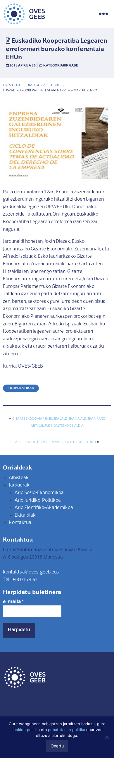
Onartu (57, 745)
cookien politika (25, 729)
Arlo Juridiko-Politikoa (38, 500)
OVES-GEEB (11, 85)
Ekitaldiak (25, 515)
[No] (107, 737)
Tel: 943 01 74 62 (20, 580)
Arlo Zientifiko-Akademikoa (44, 508)
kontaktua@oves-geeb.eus (31, 572)
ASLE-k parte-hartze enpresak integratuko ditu (55, 442)
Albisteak (19, 478)
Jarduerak (19, 485)
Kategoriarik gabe (60, 65)
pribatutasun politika (66, 729)
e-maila (13, 602)
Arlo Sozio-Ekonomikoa (39, 493)
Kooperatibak (21, 388)
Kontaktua (20, 522)
